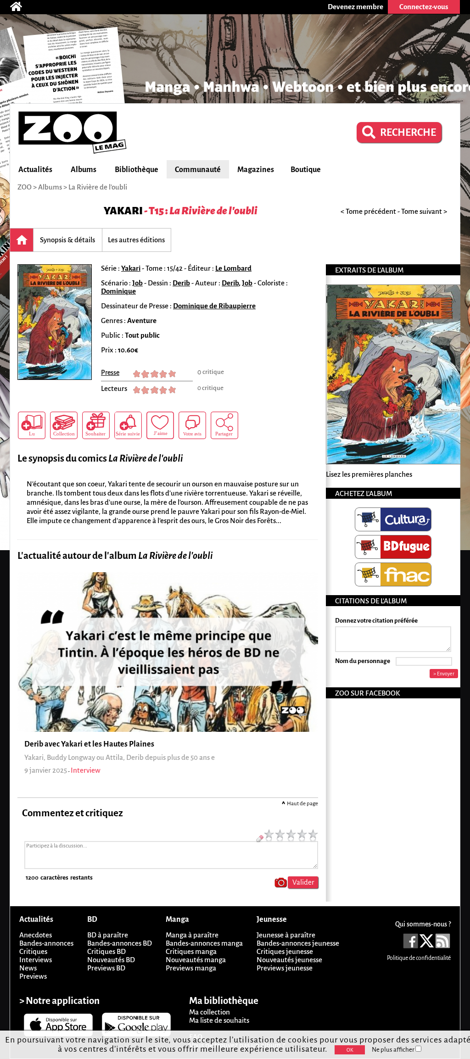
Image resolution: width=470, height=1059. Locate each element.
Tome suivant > (424, 211)
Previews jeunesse (285, 968)
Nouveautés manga (196, 960)
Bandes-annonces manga (204, 943)
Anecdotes (35, 935)
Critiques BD (106, 951)
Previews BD (106, 968)
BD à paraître (107, 935)
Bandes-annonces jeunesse (298, 943)
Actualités (35, 170)
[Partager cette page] (224, 425)
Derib (181, 283)
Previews (33, 976)
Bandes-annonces (46, 943)
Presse (110, 372)
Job (137, 283)
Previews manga (191, 968)
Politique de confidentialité (419, 958)
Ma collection (209, 1012)
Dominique (118, 291)
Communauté (198, 170)
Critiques (33, 951)
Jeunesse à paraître (286, 935)
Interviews (35, 960)
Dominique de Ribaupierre (214, 306)
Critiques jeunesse (285, 951)
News (28, 968)
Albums (83, 170)
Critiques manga (191, 951)
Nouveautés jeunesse (289, 960)
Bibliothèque (136, 170)
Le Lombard (233, 268)
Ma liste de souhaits (219, 1020)
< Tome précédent (368, 211)
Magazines (255, 170)
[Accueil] (20, 7)
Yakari (123, 211)
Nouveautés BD (111, 960)
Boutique (306, 170)
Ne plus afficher (393, 1049)
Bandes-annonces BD (119, 943)
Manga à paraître (192, 935)
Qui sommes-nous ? (423, 924)
